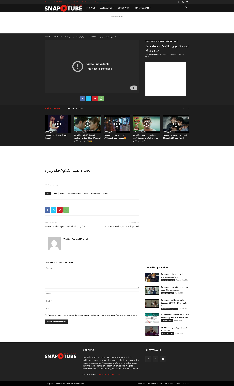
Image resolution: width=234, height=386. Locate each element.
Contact (186, 383)
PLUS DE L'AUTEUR (75, 109)
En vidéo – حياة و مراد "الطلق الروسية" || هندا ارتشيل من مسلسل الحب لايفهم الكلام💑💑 (87, 138)
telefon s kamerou (74, 193)
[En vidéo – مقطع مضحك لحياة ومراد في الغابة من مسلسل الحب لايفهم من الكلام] (146, 124)
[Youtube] (187, 2)
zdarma (105, 193)
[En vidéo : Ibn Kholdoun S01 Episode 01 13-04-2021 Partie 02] (152, 303)
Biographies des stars (102, 2)
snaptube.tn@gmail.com (109, 374)
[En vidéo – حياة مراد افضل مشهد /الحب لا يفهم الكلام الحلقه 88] (176, 124)
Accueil (68, 2)
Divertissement (87, 2)
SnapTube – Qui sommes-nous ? (150, 383)
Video (86, 193)
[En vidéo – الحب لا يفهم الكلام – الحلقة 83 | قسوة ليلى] (152, 331)
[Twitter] (183, 2)
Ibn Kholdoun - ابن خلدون (170, 309)
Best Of (76, 2)
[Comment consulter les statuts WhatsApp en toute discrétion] (152, 318)
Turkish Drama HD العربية (76, 239)
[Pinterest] (95, 98)
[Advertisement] (117, 35)
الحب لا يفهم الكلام (51, 132)
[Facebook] (178, 2)
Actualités (106, 8)
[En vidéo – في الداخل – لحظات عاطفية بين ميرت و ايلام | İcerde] (152, 277)
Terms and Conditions (172, 383)
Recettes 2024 (142, 8)
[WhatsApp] (101, 98)
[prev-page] (184, 108)
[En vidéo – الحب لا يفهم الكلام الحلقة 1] (58, 124)
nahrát (55, 193)
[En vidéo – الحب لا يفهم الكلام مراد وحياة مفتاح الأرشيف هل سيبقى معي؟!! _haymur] (152, 290)
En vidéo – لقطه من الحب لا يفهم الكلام (122, 226)
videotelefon (95, 193)
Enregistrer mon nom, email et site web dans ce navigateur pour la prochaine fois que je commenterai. (93, 315)
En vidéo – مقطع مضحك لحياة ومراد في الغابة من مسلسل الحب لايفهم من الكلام (145, 138)
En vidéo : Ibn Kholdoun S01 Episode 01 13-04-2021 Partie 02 (174, 303)
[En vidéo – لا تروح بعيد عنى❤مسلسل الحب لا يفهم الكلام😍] (117, 124)
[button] (186, 8)
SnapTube (92, 8)
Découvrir (123, 8)
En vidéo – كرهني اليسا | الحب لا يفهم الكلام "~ (65, 226)
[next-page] (188, 108)
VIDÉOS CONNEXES (53, 109)
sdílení (62, 193)
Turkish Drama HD (168, 280)
